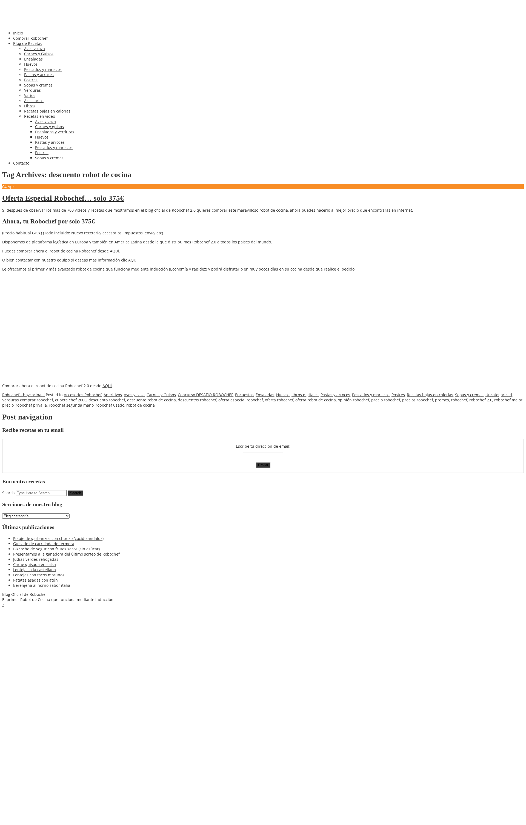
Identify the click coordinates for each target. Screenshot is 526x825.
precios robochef (417, 400)
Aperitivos (113, 394)
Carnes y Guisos (38, 53)
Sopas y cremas (38, 85)
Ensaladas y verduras (54, 131)
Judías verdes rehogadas (35, 559)
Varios (29, 95)
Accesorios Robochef (83, 394)
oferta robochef (279, 400)
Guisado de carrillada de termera (43, 543)
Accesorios (34, 100)
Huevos (31, 64)
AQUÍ (114, 251)
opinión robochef (353, 400)
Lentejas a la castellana (34, 569)
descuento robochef (106, 400)
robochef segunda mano (71, 405)
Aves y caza (34, 48)
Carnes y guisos (49, 126)
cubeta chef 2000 (71, 400)
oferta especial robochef (240, 400)
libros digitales (305, 394)
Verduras (32, 90)
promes (442, 400)
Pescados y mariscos (43, 69)
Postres (31, 79)
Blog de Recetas (27, 43)
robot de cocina (140, 405)
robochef (459, 400)
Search (8, 492)
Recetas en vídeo (39, 116)
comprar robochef (36, 400)
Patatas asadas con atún (35, 580)
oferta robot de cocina (315, 400)
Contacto (21, 163)
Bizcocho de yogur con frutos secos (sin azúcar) (56, 548)
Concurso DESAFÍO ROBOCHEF (205, 394)
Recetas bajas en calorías (47, 111)
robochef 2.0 (480, 400)
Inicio (18, 33)
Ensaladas (33, 59)
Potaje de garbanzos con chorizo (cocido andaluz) (58, 538)
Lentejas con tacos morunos (38, 574)
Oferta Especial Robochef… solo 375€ (63, 198)
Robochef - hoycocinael (23, 394)
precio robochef (385, 400)
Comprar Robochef (30, 38)
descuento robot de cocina (151, 400)
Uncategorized (498, 394)
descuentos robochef (197, 400)
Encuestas (244, 394)
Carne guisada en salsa (34, 564)
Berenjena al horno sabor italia (41, 585)
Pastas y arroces (39, 74)
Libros (29, 105)
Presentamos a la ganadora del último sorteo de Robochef (66, 554)
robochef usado (110, 405)
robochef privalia (31, 405)
